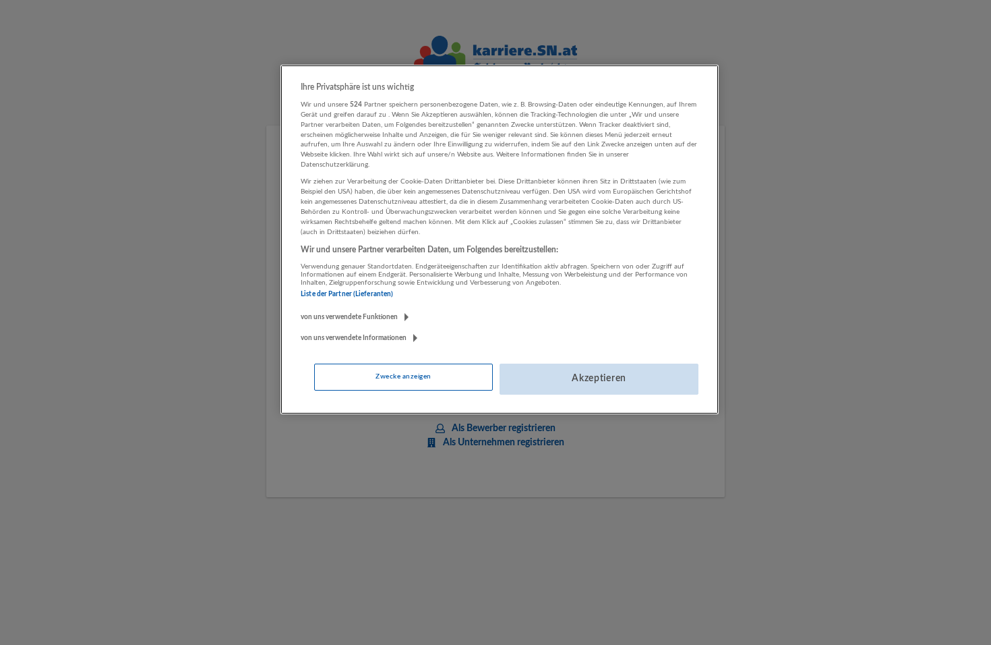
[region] (499, 239)
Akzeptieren (599, 378)
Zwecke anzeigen (403, 376)
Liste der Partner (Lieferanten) (347, 294)
